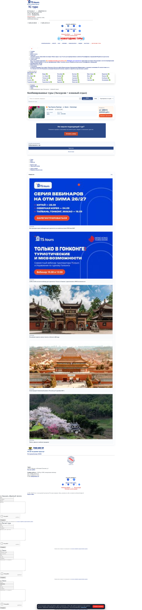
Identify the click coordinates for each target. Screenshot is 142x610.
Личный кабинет (65, 34)
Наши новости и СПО (36, 64)
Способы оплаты (34, 56)
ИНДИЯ (80, 43)
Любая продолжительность (87, 99)
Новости (32, 162)
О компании (33, 66)
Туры (32, 52)
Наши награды (66, 67)
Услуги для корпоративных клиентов (72, 56)
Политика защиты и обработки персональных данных (73, 68)
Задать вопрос (34, 168)
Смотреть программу (105, 115)
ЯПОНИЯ (64, 43)
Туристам (33, 55)
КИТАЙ (54, 43)
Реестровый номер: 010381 (34, 454)
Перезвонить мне (31, 72)
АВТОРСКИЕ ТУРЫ (96, 43)
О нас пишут (44, 67)
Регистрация (77, 34)
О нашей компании (35, 67)
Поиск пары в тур (56, 56)
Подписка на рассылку (103, 56)
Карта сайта (30, 494)
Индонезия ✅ (34, 86)
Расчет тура (33, 164)
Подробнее (83, 607)
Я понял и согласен (98, 606)
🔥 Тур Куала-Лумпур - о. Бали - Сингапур (61, 107)
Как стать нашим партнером (38, 60)
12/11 (95, 98)
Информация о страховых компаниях (88, 67)
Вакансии (56, 68)
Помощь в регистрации (71, 35)
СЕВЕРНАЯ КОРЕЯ (45, 43)
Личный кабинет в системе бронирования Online (47, 62)
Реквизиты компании (47, 68)
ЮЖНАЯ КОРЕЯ (72, 43)
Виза (31, 160)
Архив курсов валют (31, 16)
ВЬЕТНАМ (86, 43)
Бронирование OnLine (36, 63)
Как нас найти (31, 469)
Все (112, 174)
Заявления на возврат (46, 56)
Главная (32, 85)
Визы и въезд (34, 54)
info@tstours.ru (35, 476)
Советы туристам (35, 58)
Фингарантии (73, 67)
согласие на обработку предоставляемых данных (25, 521)
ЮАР (59, 43)
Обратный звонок (35, 166)
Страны (32, 51)
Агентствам (33, 59)
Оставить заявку (71, 133)
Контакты (50, 67)
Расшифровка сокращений (89, 56)
